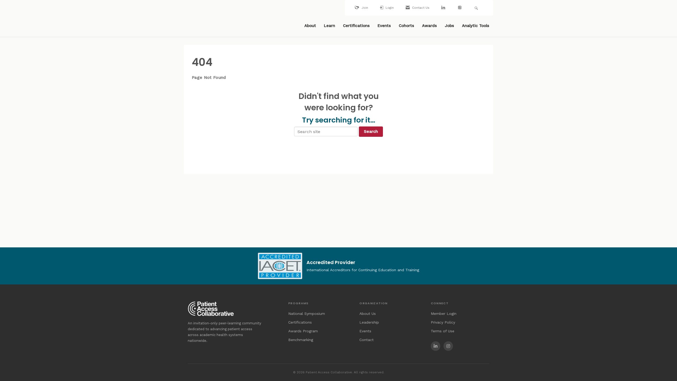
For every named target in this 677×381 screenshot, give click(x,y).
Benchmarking (300, 340)
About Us (367, 313)
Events (384, 25)
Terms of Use (442, 331)
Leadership (369, 322)
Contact (366, 340)
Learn (329, 25)
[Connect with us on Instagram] (460, 8)
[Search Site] (477, 8)
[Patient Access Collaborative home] (207, 26)
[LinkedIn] (435, 346)
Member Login (443, 313)
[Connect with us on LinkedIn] (444, 8)
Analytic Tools (475, 25)
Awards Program (303, 331)
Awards (429, 25)
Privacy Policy (443, 322)
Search (371, 131)
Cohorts (406, 25)
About (310, 25)
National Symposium (306, 313)
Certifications (356, 25)
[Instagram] (448, 346)
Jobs (449, 25)
